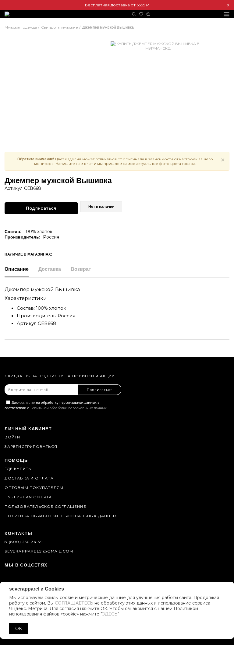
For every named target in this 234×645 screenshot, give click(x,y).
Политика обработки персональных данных (61, 516)
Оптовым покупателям (34, 487)
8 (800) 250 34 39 (24, 541)
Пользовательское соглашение (45, 506)
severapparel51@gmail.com (39, 551)
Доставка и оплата (29, 478)
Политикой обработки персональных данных (68, 408)
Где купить (18, 468)
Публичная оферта (28, 497)
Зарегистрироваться (31, 446)
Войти (12, 437)
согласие (27, 402)
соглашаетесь (74, 603)
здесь (110, 614)
